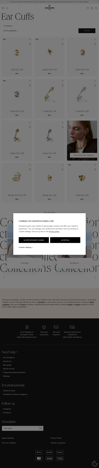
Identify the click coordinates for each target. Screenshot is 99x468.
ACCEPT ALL (65, 240)
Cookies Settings (25, 247)
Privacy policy (54, 231)
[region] (49, 234)
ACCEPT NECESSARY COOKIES (34, 240)
